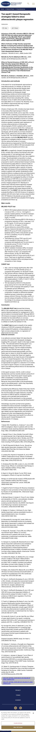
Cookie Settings (18, 723)
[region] (18, 720)
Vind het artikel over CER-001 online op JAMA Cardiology (18, 682)
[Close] (33, 713)
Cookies (18, 700)
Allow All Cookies (18, 727)
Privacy (18, 690)
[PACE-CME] (11, 3)
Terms (18, 695)
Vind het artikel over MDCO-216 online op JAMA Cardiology (16, 678)
